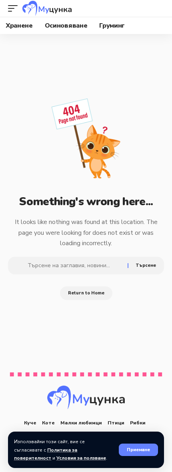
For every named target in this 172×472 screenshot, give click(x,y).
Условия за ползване (81, 458)
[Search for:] (75, 265)
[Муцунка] (47, 8)
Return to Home (86, 293)
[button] (138, 450)
